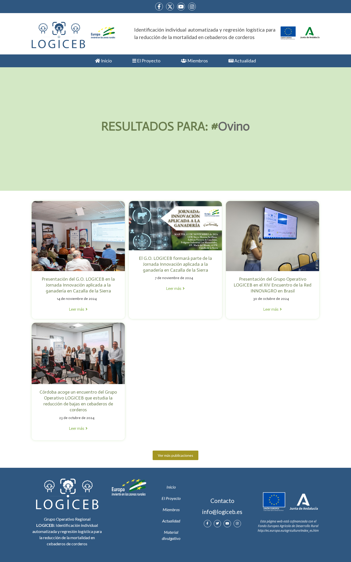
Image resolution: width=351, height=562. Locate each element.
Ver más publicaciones (175, 455)
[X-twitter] (170, 7)
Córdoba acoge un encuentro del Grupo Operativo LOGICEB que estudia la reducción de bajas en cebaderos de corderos (78, 401)
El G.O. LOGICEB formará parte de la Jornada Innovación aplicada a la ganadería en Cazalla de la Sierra (175, 264)
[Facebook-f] (159, 7)
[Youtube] (181, 7)
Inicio (106, 60)
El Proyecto (148, 60)
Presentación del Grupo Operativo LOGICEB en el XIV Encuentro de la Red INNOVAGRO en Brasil (272, 285)
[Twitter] (217, 523)
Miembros (197, 60)
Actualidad (245, 60)
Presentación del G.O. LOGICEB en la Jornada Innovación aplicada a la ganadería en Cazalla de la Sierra (78, 285)
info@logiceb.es (222, 511)
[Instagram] (192, 7)
